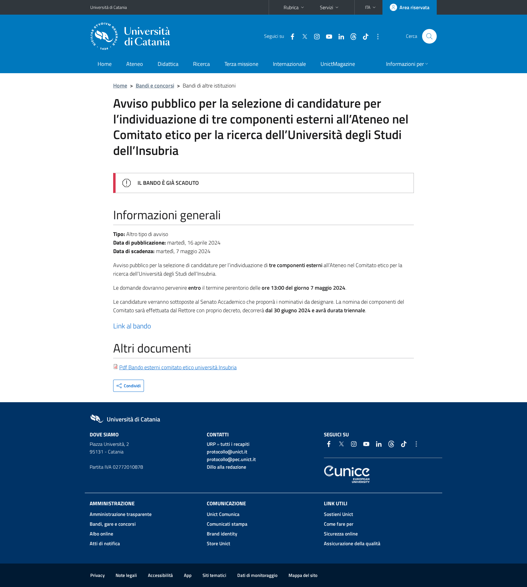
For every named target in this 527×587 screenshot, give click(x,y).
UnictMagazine (338, 64)
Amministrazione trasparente (121, 514)
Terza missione (241, 64)
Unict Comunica (223, 514)
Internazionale (289, 64)
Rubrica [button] (291, 7)
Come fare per (338, 524)
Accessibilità (160, 575)
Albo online (101, 533)
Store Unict (218, 543)
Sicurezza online (341, 533)
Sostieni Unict (338, 514)
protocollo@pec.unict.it (231, 459)
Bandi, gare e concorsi (113, 524)
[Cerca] (429, 36)
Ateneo (134, 64)
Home (105, 64)
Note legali (126, 575)
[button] (371, 7)
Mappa (303, 575)
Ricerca (201, 64)
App (188, 575)
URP (211, 444)
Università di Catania (108, 7)
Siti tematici (214, 575)
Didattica (168, 64)
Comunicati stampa (227, 524)
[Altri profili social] (375, 36)
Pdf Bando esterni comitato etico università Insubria (178, 367)
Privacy (97, 575)
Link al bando (132, 325)
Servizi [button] (326, 7)
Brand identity (222, 533)
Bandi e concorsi (155, 85)
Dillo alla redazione (226, 467)
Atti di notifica (105, 543)
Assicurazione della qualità (352, 543)
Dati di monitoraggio (257, 575)
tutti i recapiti (234, 444)
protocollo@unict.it (227, 451)
